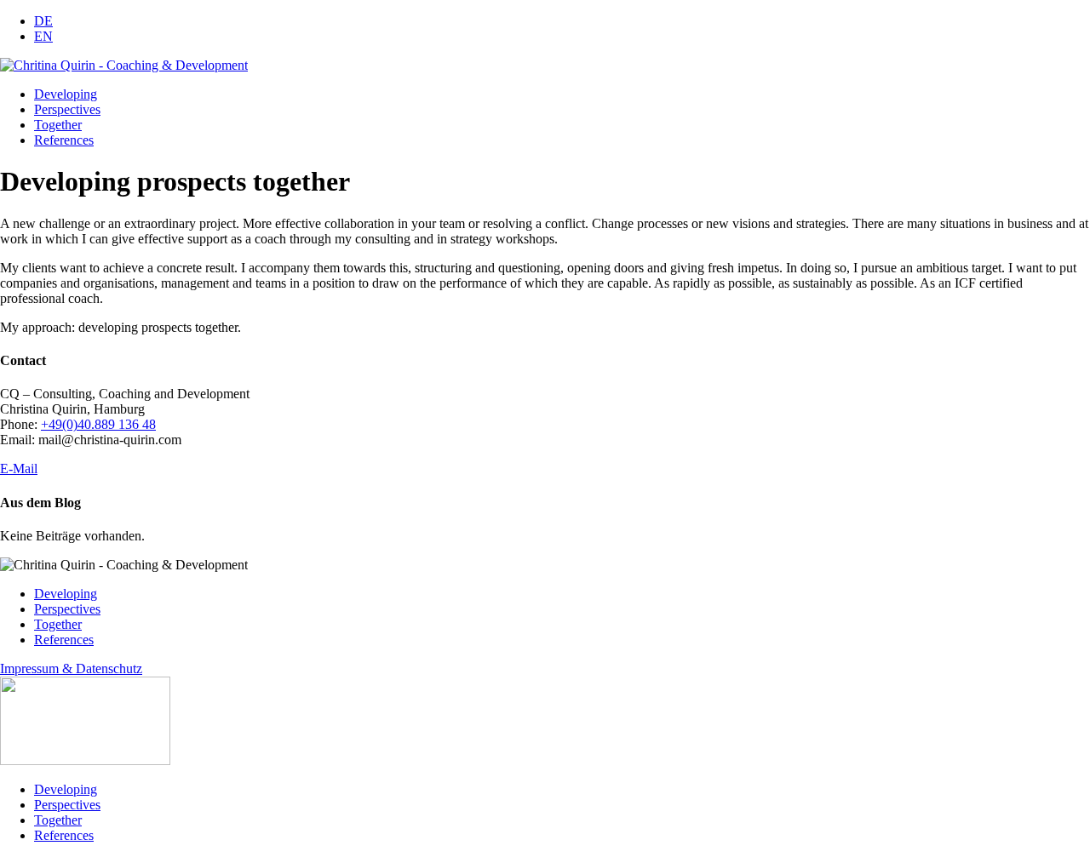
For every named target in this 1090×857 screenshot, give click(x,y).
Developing (65, 94)
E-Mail (18, 468)
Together (58, 124)
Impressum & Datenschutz (71, 668)
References (64, 140)
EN (43, 36)
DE (43, 21)
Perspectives (67, 109)
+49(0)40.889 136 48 (98, 424)
